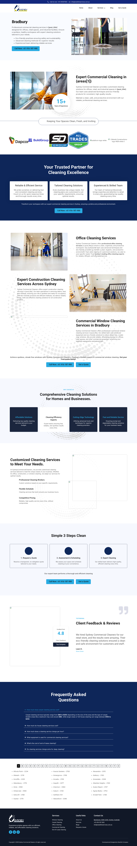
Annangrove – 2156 (60, 775)
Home (81, 8)
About (90, 8)
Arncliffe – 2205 (19, 779)
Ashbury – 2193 (98, 775)
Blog (111, 8)
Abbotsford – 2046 (60, 799)
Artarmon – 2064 (59, 787)
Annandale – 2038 (99, 779)
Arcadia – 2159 (58, 779)
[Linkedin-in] (14, 832)
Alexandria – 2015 (99, 771)
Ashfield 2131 (58, 795)
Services (100, 8)
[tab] (18, 766)
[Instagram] (18, 832)
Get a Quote (122, 8)
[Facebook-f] (10, 832)
